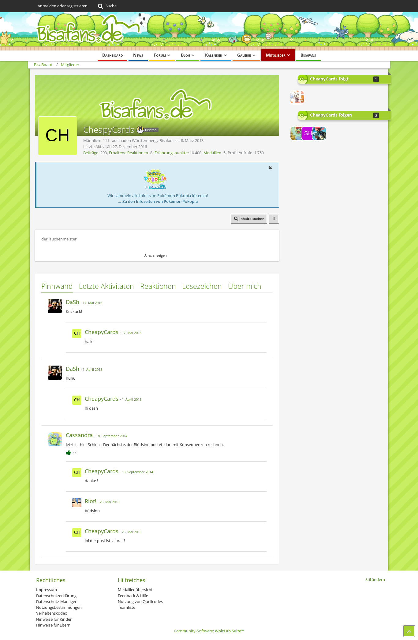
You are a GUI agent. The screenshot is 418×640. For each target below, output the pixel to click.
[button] (270, 167)
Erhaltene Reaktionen (128, 152)
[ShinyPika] (308, 133)
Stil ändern (375, 579)
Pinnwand (57, 286)
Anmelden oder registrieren (63, 6)
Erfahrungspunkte (171, 152)
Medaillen (212, 152)
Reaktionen (158, 286)
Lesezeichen (202, 286)
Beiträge (90, 152)
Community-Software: (209, 631)
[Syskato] (319, 133)
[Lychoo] (297, 97)
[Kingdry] (297, 133)
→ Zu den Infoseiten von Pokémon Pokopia (158, 201)
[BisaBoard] (209, 31)
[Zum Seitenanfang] (409, 631)
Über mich (244, 286)
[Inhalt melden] (262, 301)
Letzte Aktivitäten (106, 286)
